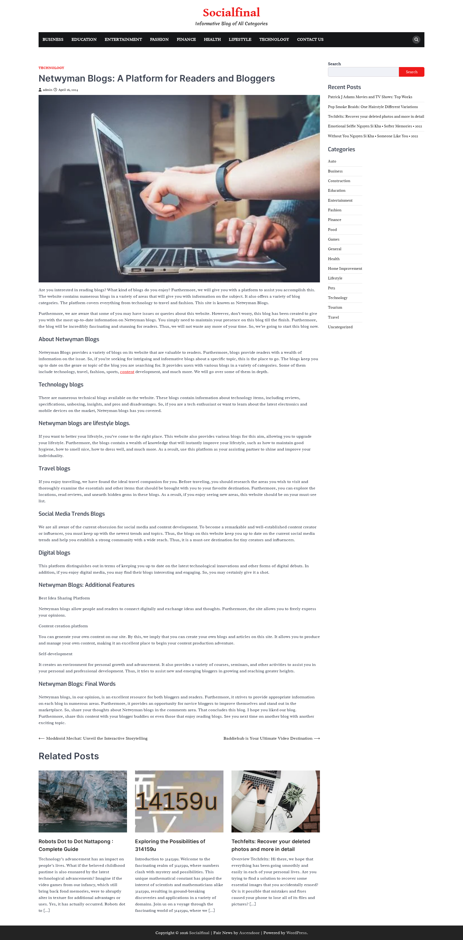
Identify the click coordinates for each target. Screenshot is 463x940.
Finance (186, 39)
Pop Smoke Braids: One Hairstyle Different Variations (373, 106)
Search (334, 64)
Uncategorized (340, 327)
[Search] (416, 40)
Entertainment (123, 39)
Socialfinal (231, 13)
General (334, 249)
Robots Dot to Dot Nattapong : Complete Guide (76, 845)
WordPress (296, 932)
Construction (339, 180)
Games (333, 239)
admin (47, 90)
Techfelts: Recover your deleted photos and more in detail (271, 845)
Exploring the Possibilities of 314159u (170, 845)
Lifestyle (240, 39)
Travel (333, 317)
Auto (332, 161)
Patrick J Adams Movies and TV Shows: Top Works (370, 97)
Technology (274, 39)
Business (53, 39)
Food (332, 229)
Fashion (159, 39)
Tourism (335, 307)
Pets (331, 288)
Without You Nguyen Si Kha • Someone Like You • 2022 (373, 136)
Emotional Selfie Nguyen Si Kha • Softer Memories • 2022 (375, 126)
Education (84, 39)
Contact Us (310, 39)
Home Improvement (345, 268)
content (127, 371)
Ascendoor (249, 932)
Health (212, 39)
